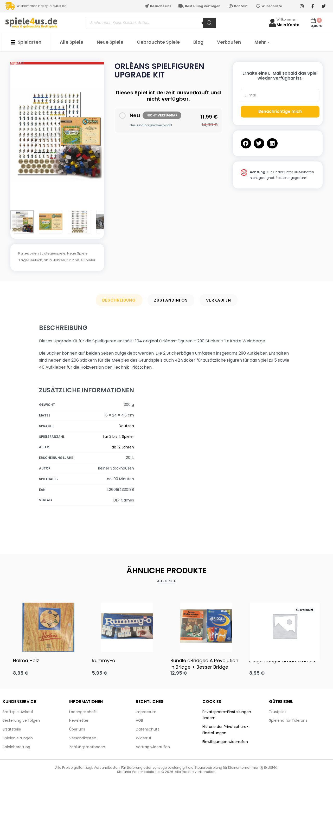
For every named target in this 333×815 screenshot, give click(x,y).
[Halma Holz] (48, 626)
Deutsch (35, 260)
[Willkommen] (272, 23)
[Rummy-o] (127, 626)
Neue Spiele (77, 253)
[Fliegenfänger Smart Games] (284, 625)
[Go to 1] (22, 221)
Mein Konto (288, 25)
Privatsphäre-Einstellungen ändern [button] (226, 715)
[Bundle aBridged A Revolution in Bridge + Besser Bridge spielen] (205, 626)
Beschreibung (119, 300)
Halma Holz (26, 660)
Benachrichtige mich (280, 111)
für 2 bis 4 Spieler (81, 260)
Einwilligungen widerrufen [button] (225, 741)
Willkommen (286, 19)
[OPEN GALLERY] (57, 134)
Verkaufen (218, 300)
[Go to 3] (79, 221)
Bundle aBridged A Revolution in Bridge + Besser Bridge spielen (204, 663)
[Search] (209, 23)
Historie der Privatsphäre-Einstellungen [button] (225, 729)
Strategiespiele (53, 253)
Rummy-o (103, 660)
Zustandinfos (171, 300)
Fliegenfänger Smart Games (282, 660)
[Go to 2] (50, 221)
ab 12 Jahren (54, 260)
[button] (246, 143)
